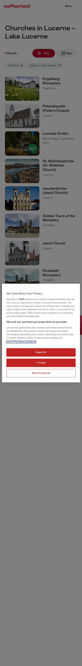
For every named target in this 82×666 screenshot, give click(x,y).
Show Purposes (41, 373)
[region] (41, 333)
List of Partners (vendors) (21, 342)
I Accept (41, 362)
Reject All (41, 352)
